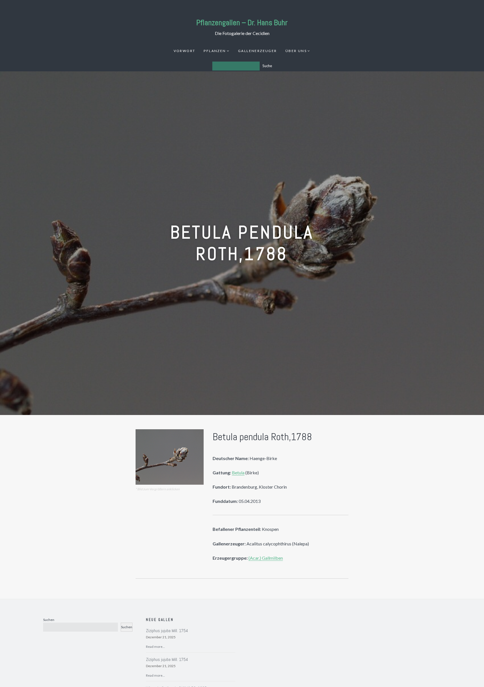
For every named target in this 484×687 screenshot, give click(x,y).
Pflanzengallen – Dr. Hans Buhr (242, 22)
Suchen (48, 620)
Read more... (155, 646)
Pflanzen (215, 51)
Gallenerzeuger (257, 51)
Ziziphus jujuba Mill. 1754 (167, 631)
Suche (267, 66)
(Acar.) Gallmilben (265, 558)
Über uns (296, 51)
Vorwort (185, 51)
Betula (238, 472)
